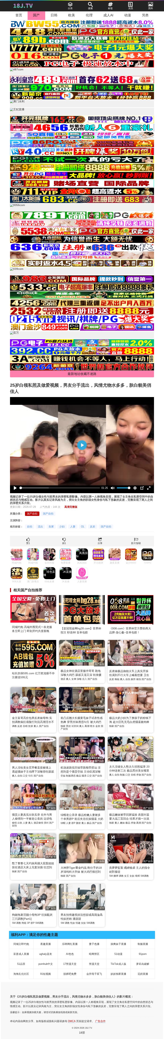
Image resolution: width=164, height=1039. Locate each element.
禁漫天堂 (94, 963)
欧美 (71, 15)
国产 (36, 15)
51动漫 (118, 953)
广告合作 (100, 1021)
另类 (145, 15)
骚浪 (84, 775)
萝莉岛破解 (142, 963)
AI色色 (70, 953)
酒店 (63, 679)
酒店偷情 (38, 822)
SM (111, 875)
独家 (63, 726)
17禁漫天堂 (69, 963)
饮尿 (30, 726)
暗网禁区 (94, 953)
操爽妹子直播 (118, 943)
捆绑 (115, 875)
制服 (122, 774)
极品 (78, 775)
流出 (40, 526)
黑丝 (68, 726)
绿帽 (63, 823)
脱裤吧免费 (69, 973)
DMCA (71, 1021)
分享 (100, 543)
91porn (143, 953)
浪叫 (46, 822)
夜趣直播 (45, 943)
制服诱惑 (71, 775)
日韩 (54, 15)
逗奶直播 (143, 973)
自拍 (29, 526)
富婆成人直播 (21, 953)
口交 (25, 775)
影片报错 (136, 543)
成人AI (108, 15)
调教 (14, 726)
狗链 (24, 923)
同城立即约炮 (21, 943)
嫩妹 (122, 822)
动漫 (127, 15)
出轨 (19, 822)
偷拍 (138, 679)
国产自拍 (32, 513)
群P (73, 823)
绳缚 (137, 875)
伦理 (89, 15)
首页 (18, 15)
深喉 (79, 679)
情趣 (78, 923)
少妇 (62, 526)
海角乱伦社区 (21, 973)
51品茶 (21, 963)
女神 (73, 679)
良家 (51, 526)
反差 (92, 526)
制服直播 (143, 943)
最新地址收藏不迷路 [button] (82, 374)
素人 (68, 679)
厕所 (133, 679)
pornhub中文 (45, 963)
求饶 (138, 774)
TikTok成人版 (118, 963)
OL (82, 526)
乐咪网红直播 (70, 943)
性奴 (72, 923)
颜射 (78, 823)
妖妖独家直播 (118, 973)
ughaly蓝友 (45, 953)
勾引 (30, 775)
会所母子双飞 (94, 973)
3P (28, 923)
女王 (126, 875)
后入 (84, 679)
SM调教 (144, 875)
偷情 (14, 822)
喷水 (92, 726)
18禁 (82, 1032)
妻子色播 (94, 943)
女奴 (132, 875)
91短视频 (45, 973)
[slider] (59, 488)
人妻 (72, 526)
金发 (97, 726)
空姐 (63, 775)
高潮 (87, 726)
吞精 (25, 726)
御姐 (117, 679)
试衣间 (75, 726)
